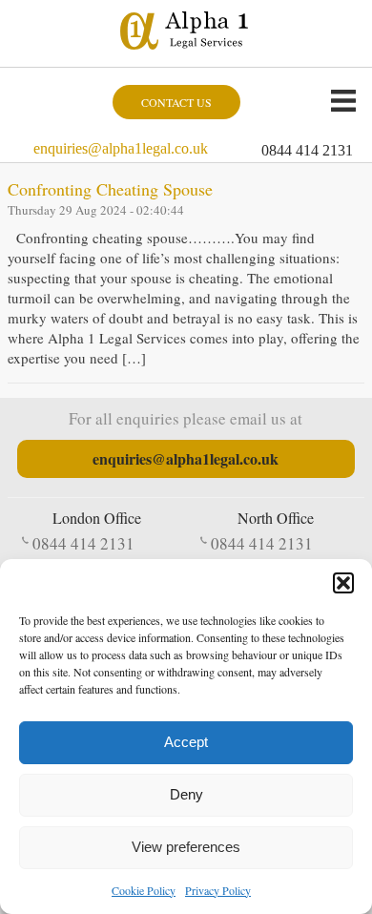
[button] (343, 582)
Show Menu (343, 100)
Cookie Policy (144, 890)
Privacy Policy (218, 890)
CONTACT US (176, 102)
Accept (186, 742)
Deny (186, 794)
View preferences (186, 847)
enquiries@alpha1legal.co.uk (120, 148)
